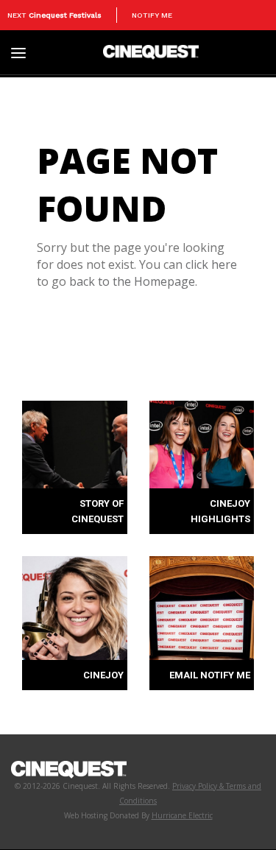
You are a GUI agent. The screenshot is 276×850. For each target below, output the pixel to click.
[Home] (150, 51)
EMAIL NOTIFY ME (209, 675)
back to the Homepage (132, 281)
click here (211, 264)
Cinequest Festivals (65, 15)
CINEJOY (103, 675)
